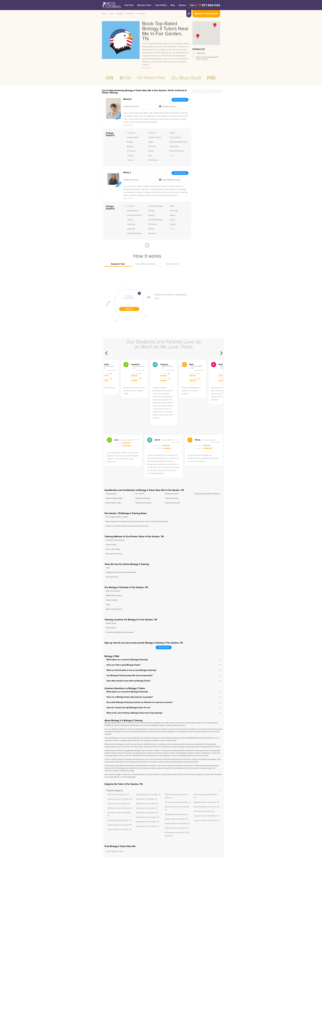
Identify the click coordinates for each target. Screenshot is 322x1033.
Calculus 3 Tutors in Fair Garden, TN (206, 820)
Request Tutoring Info (206, 13)
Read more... (147, 68)
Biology (151, 229)
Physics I (173, 133)
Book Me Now (180, 100)
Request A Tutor (118, 264)
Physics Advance (175, 137)
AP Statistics (152, 224)
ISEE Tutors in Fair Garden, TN (146, 799)
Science (172, 220)
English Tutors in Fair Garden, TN (147, 826)
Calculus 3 (152, 133)
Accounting (131, 133)
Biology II (120, 13)
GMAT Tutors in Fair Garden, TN (147, 813)
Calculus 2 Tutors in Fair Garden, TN (206, 816)
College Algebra (132, 137)
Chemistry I (131, 206)
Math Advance (153, 160)
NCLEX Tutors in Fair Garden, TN (147, 817)
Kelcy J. (127, 172)
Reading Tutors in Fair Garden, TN (176, 814)
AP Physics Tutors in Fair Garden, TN (119, 808)
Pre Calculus (131, 151)
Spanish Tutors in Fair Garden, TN (176, 828)
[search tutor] (188, 13)
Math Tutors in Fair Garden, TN (118, 794)
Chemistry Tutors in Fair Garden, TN (119, 799)
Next (221, 353)
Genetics (130, 220)
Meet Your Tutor (172, 264)
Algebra (172, 215)
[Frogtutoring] (111, 5)
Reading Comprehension (178, 142)
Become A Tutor (144, 5)
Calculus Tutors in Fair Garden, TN (119, 820)
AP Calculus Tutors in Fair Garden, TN (178, 802)
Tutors (111, 13)
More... (172, 156)
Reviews (182, 5)
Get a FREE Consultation (145, 264)
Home (104, 13)
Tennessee (130, 13)
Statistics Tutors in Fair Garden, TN (119, 825)
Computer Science (154, 137)
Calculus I (130, 155)
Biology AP (152, 233)
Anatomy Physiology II (156, 206)
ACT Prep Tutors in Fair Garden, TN (148, 794)
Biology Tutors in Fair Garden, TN (147, 822)
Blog (173, 5)
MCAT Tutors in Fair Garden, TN (147, 804)
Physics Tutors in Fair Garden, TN (118, 804)
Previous (106, 353)
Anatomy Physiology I (134, 233)
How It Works (161, 5)
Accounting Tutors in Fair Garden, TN (206, 807)
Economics (152, 146)
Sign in (193, 5)
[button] (197, 36)
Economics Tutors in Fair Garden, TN (206, 802)
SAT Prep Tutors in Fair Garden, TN (119, 829)
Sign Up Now (163, 647)
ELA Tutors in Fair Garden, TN (204, 811)
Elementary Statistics (177, 151)
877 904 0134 (211, 5)
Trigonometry (174, 146)
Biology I (130, 142)
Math (150, 155)
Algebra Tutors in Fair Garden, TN (176, 819)
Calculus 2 (131, 160)
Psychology (131, 224)
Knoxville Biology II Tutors (114, 851)
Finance (151, 151)
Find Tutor (129, 5)
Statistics (173, 224)
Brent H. (127, 99)
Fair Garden (141, 13)
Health (172, 206)
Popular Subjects (115, 790)
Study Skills (131, 229)
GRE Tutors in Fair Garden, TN (146, 808)
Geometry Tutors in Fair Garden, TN (177, 823)
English (150, 142)
